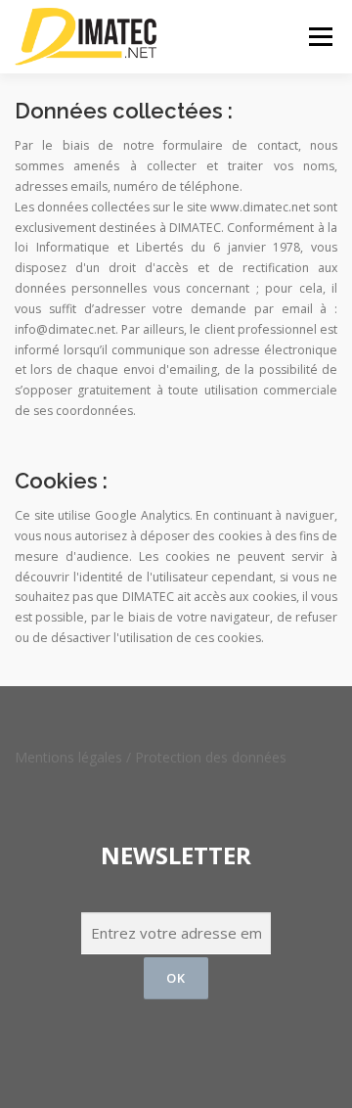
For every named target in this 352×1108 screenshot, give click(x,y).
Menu (319, 36)
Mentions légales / (75, 757)
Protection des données (210, 757)
